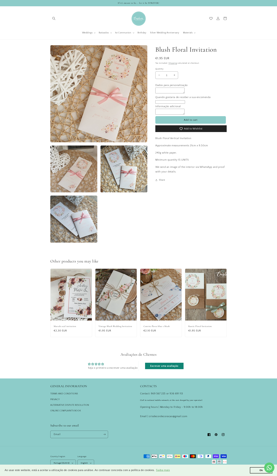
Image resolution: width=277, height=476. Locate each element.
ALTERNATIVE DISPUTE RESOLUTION (69, 405)
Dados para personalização (171, 85)
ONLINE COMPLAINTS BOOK (65, 410)
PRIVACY (55, 399)
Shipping (172, 63)
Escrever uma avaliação (164, 366)
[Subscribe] (104, 434)
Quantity (159, 69)
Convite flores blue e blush (156, 326)
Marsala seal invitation (65, 326)
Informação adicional (168, 106)
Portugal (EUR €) (61, 463)
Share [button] (162, 180)
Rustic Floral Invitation (200, 326)
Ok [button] (261, 470)
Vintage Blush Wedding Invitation (115, 326)
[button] (53, 18)
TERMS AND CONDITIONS (64, 393)
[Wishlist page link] (211, 18)
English (84, 463)
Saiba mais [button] (163, 470)
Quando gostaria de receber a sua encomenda (182, 97)
